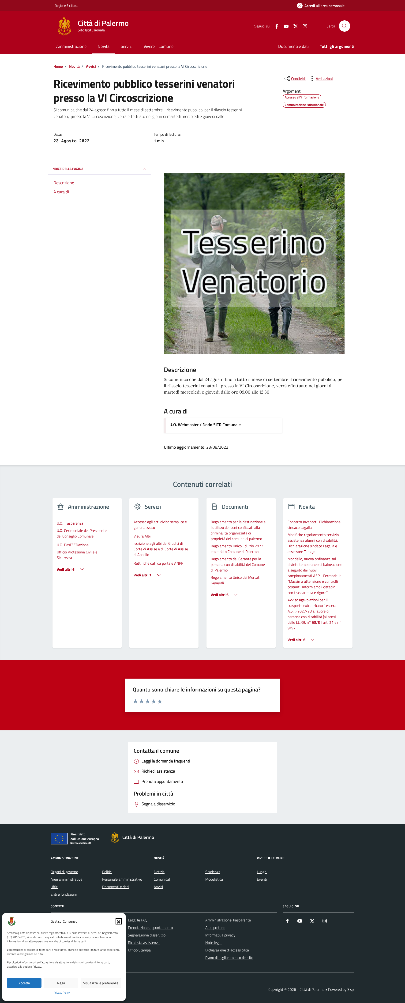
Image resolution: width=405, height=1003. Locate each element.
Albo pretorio (215, 927)
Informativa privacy (220, 935)
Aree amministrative (66, 879)
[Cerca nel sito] (344, 26)
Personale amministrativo (122, 879)
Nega (61, 983)
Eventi (262, 879)
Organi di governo (64, 872)
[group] (87, 576)
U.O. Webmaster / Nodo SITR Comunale (205, 424)
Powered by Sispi (341, 989)
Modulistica (214, 879)
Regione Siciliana (66, 5)
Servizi (126, 46)
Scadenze (212, 872)
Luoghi (262, 872)
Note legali (213, 942)
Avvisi (158, 887)
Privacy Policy (61, 993)
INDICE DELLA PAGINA (67, 168)
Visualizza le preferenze (100, 983)
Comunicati (162, 879)
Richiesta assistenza (144, 942)
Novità (103, 46)
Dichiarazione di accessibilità (227, 950)
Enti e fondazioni (64, 894)
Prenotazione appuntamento (150, 927)
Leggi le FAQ (137, 920)
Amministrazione (71, 46)
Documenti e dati (293, 46)
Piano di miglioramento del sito (229, 957)
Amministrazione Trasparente (228, 920)
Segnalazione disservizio (146, 935)
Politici (107, 872)
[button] (118, 921)
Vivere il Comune (158, 46)
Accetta (24, 983)
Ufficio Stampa (139, 950)
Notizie (159, 872)
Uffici (54, 887)
